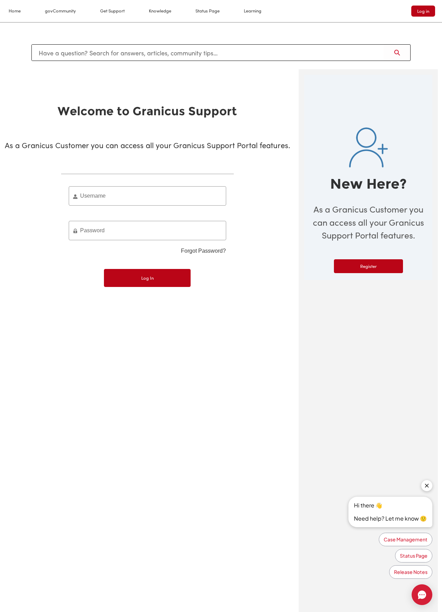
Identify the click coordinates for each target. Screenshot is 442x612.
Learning (252, 10)
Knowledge (160, 10)
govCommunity (60, 10)
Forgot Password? (203, 251)
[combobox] (208, 53)
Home (15, 10)
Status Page (207, 10)
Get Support (112, 10)
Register (368, 266)
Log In (147, 277)
